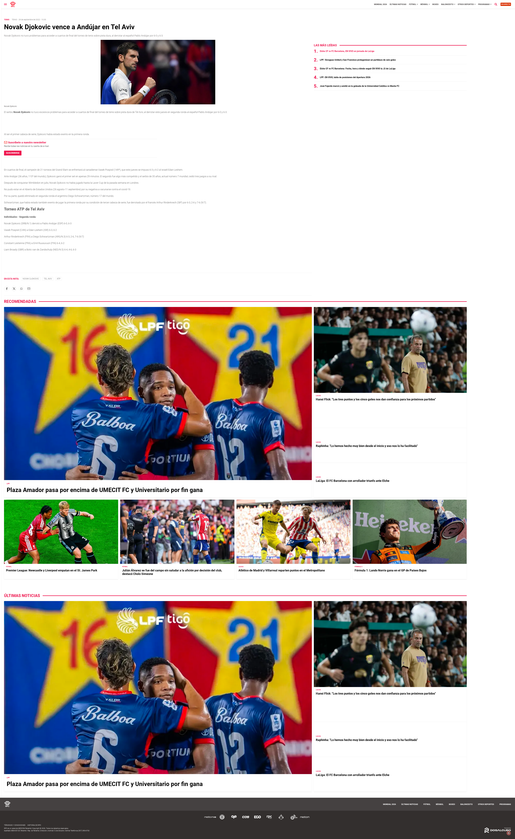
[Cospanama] (246, 819)
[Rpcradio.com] (269, 819)
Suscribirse (12, 153)
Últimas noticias (398, 4)
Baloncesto (447, 4)
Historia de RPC (34, 825)
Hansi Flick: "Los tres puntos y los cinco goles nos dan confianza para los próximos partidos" (376, 399)
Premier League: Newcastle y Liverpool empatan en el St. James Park (51, 570)
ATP (58, 279)
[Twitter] (14, 288)
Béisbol (424, 4)
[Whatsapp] (21, 288)
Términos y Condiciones (14, 825)
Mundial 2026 (380, 4)
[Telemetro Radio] (293, 819)
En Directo (505, 4)
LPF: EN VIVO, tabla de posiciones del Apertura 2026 (345, 77)
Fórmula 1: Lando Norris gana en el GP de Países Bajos (390, 570)
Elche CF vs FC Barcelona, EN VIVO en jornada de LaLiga (347, 51)
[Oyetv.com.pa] (234, 819)
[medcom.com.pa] (305, 819)
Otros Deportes (466, 4)
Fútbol (412, 4)
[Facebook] (6, 288)
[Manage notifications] (509, 833)
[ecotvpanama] (257, 819)
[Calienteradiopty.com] (281, 819)
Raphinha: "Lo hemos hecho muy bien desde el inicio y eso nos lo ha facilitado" (367, 446)
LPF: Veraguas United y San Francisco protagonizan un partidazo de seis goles (358, 60)
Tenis (14, 20)
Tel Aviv (48, 279)
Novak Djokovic (31, 279)
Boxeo (435, 4)
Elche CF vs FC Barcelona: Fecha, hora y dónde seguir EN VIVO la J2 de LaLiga (358, 68)
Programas (484, 4)
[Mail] (28, 288)
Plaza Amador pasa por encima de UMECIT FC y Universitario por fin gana (105, 489)
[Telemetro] (222, 819)
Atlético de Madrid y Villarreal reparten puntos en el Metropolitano (281, 570)
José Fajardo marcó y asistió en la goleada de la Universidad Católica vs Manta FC (359, 86)
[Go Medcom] (210, 819)
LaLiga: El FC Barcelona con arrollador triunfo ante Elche (352, 480)
